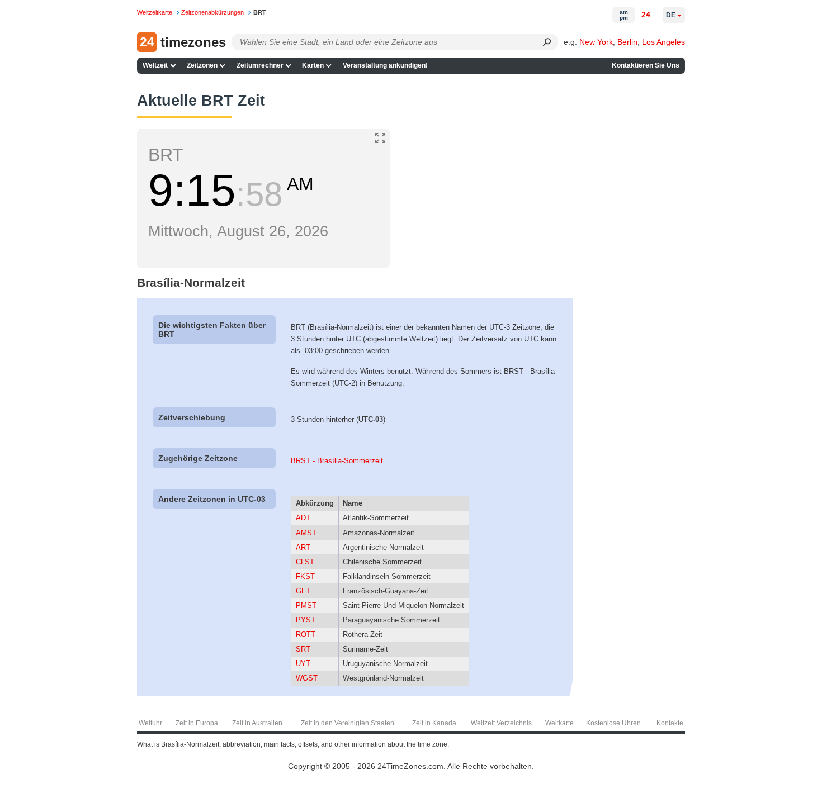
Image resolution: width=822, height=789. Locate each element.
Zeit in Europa (197, 723)
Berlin (627, 41)
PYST (305, 620)
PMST (306, 605)
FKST (305, 576)
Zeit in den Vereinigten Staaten (347, 723)
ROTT (305, 634)
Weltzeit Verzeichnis (501, 723)
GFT (303, 591)
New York (596, 41)
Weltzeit (155, 65)
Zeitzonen (202, 65)
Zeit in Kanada (434, 723)
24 (645, 14)
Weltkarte (559, 723)
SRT (303, 649)
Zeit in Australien (257, 723)
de (670, 15)
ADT (303, 518)
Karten (313, 65)
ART (303, 547)
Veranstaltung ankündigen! (385, 65)
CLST (305, 562)
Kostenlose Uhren (613, 723)
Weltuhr (150, 723)
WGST (307, 678)
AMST (306, 533)
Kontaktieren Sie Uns (645, 65)
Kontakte (669, 723)
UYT (303, 663)
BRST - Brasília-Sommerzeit (337, 461)
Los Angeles (663, 41)
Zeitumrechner (260, 65)
